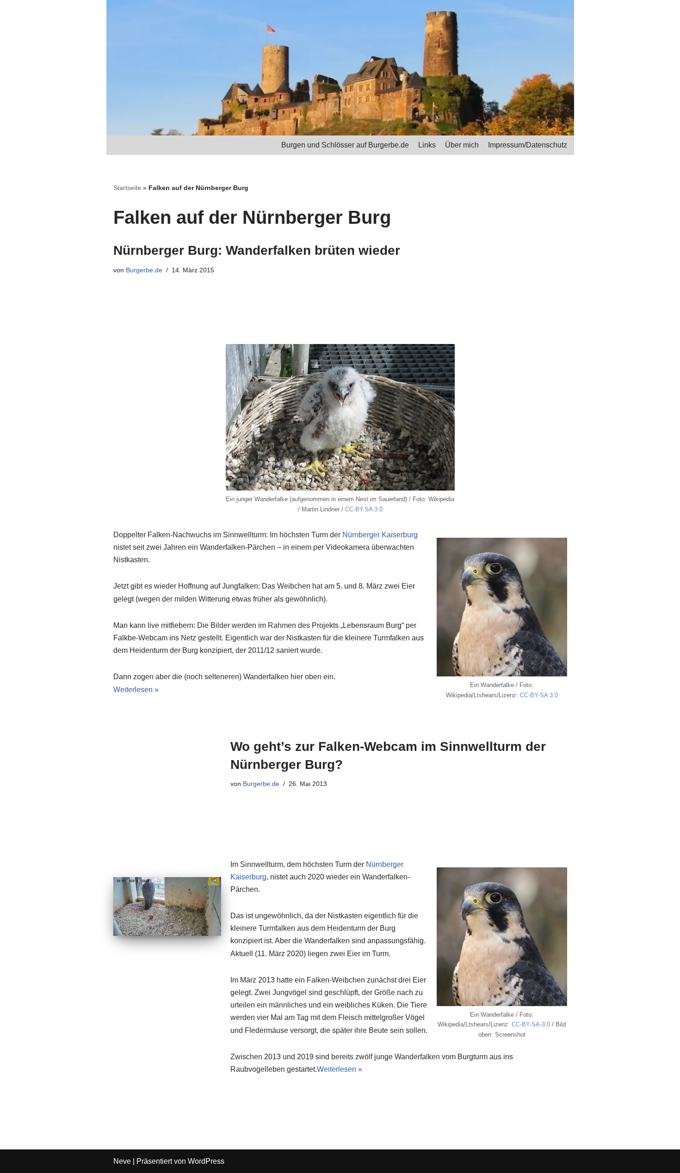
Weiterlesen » (136, 690)
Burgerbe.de (144, 270)
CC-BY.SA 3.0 (364, 509)
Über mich (462, 145)
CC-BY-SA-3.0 (531, 1024)
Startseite (127, 187)
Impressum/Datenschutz (527, 145)
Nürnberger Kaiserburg (380, 535)
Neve (122, 1161)
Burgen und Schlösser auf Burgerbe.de (345, 145)
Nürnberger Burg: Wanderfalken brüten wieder (256, 250)
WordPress (206, 1161)
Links (427, 145)
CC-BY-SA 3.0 (539, 695)
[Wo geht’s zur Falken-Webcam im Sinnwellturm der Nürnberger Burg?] (167, 906)
